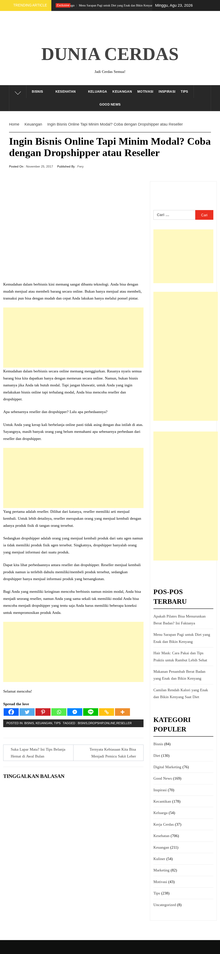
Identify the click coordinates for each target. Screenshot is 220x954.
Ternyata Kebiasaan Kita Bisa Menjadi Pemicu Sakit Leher (113, 752)
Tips (184, 91)
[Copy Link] (106, 712)
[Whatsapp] (58, 712)
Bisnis (37, 91)
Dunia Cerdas (110, 54)
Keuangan (122, 91)
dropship (95, 723)
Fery (80, 166)
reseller (124, 723)
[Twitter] (27, 712)
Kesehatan (65, 91)
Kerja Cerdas (163, 824)
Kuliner (159, 859)
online (109, 723)
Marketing (161, 870)
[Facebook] (11, 712)
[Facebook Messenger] (74, 712)
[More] (122, 712)
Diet (156, 755)
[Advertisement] (73, 337)
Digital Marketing (167, 767)
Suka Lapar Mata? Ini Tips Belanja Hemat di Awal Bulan (38, 752)
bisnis (82, 723)
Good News (110, 104)
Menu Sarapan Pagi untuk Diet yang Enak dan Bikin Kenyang (97, 5)
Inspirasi (167, 91)
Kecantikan (162, 801)
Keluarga (97, 91)
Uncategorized (164, 905)
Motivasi (145, 91)
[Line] (90, 712)
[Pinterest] (42, 712)
